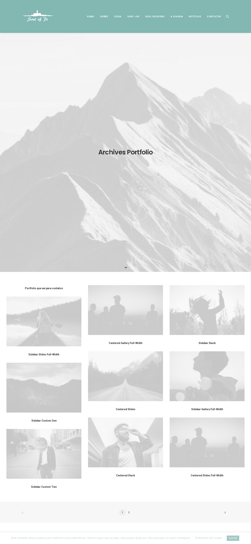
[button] (227, 16)
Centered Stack (125, 475)
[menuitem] (90, 16)
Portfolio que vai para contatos (44, 288)
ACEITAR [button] (233, 538)
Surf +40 (133, 16)
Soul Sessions (155, 16)
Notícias (195, 16)
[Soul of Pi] (38, 16)
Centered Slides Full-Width (207, 475)
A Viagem (177, 16)
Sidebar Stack (207, 343)
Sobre (104, 16)
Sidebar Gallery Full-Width (207, 409)
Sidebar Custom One (44, 420)
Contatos (214, 16)
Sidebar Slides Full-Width (43, 354)
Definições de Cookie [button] (208, 538)
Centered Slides (125, 409)
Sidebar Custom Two (44, 486)
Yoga (117, 16)
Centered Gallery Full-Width (125, 343)
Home (90, 16)
